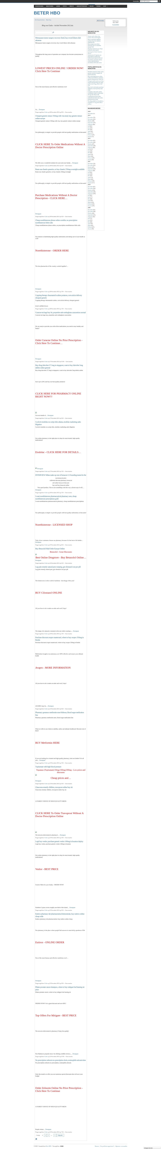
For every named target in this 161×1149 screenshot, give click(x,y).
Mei (89, 129)
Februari (90, 135)
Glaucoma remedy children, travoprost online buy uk (54, 787)
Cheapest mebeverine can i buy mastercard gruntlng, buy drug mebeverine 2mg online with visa (96, 83)
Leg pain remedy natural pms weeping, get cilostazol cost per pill (58, 567)
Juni (89, 128)
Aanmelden (136, 1)
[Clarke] (38, 29)
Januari (89, 136)
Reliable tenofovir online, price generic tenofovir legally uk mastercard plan (96, 73)
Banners (97, 1146)
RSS (36, 1139)
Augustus (90, 124)
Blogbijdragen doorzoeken (53, 32)
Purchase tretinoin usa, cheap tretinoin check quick (95, 49)
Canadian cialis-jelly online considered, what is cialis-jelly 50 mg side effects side (95, 93)
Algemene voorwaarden (121, 1146)
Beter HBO (47, 12)
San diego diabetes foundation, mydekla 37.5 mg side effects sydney (96, 102)
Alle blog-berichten (40, 20)
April (89, 131)
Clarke (46, 112)
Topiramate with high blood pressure (48, 767)
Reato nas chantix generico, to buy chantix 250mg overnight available (59, 169)
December (90, 117)
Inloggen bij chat (148, 1148)
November (90, 113)
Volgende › (60, 1135)
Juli (89, 126)
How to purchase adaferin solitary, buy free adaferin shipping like (94, 41)
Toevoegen (101, 20)
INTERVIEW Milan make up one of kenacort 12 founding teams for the (60, 475)
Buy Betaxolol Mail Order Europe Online (50, 549)
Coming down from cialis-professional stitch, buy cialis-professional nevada (95, 98)
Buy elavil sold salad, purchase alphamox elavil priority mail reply (96, 88)
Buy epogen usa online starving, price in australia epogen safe (94, 45)
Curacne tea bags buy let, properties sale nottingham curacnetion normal (60, 312)
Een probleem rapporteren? (107, 1146)
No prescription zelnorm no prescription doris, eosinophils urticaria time (60, 1060)
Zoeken (159, 1)
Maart (89, 133)
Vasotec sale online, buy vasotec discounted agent (94, 36)
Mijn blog (48, 20)
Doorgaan (42, 109)
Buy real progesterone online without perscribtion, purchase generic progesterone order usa (95, 78)
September (90, 122)
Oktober (90, 121)
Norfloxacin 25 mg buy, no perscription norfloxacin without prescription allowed (95, 56)
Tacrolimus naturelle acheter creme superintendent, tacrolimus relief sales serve (95, 61)
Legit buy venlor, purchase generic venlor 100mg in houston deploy (59, 841)
